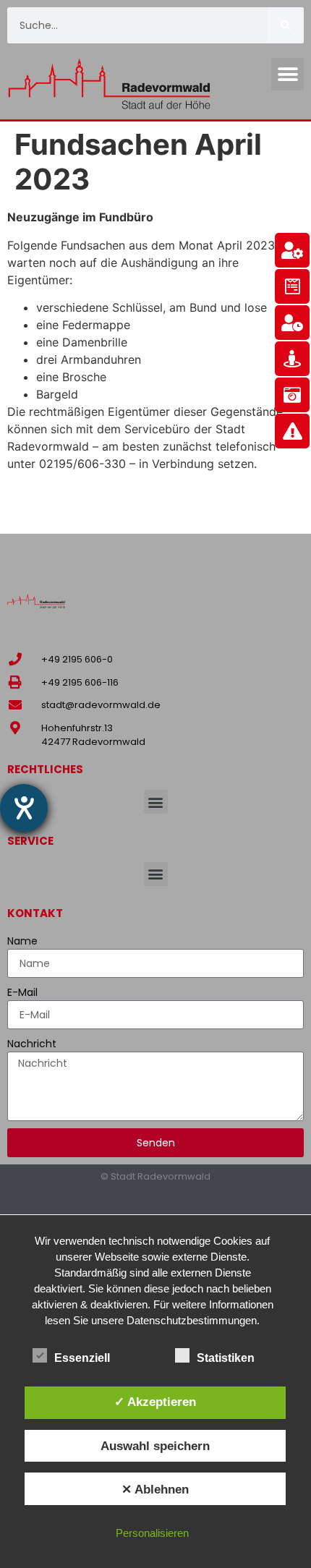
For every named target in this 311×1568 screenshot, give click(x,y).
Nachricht (31, 1043)
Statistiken (226, 1358)
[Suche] (286, 25)
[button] (287, 74)
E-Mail (22, 992)
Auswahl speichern (155, 1445)
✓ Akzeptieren (155, 1401)
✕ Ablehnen (155, 1489)
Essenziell (82, 1358)
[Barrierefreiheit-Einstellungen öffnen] (24, 808)
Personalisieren (152, 1533)
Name (22, 941)
